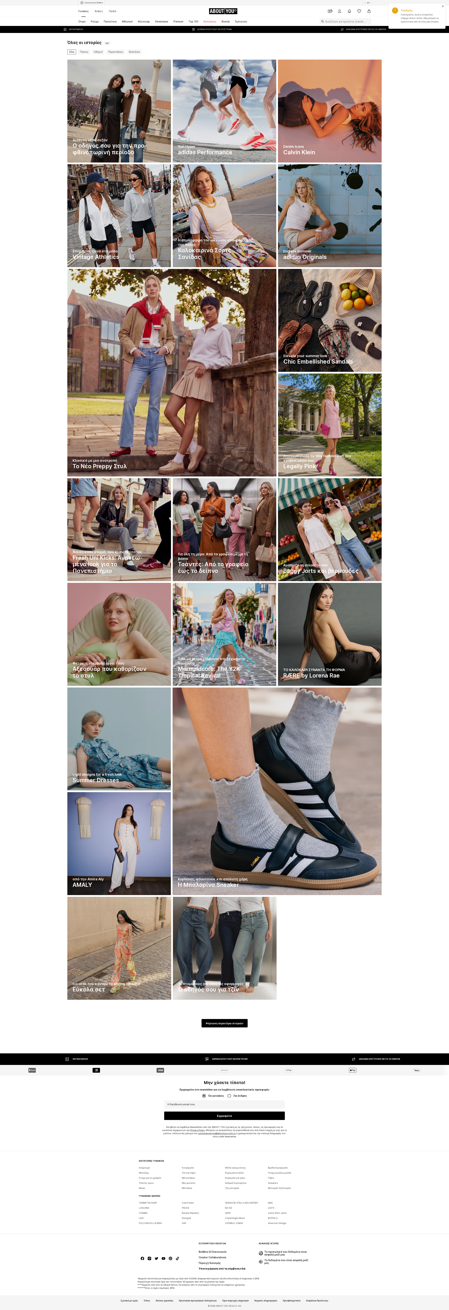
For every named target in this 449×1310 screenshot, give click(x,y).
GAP (184, 1223)
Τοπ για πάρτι (188, 1173)
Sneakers (273, 1183)
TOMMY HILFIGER (148, 1202)
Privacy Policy (197, 1130)
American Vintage (277, 1223)
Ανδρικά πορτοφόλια (235, 1183)
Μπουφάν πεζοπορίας (279, 1188)
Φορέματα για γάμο (235, 1178)
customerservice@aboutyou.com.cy (217, 1133)
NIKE (270, 1202)
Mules (142, 1188)
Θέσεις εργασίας (164, 1300)
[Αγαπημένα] (359, 11)
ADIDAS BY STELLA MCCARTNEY (241, 1202)
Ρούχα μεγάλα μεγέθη (279, 1173)
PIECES (185, 1208)
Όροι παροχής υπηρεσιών (235, 1300)
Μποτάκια (187, 1188)
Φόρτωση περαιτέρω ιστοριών (224, 1023)
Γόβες (271, 1178)
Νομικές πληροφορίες (265, 1300)
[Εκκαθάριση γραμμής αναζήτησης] (368, 21)
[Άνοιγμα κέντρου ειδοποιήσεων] (349, 11)
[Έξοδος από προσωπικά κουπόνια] (330, 11)
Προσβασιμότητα (291, 1300)
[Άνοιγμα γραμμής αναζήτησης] (322, 21)
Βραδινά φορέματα (278, 1167)
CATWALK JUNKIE (234, 1223)
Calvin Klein (188, 1202)
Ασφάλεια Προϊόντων (317, 1300)
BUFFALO (273, 1218)
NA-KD (228, 1208)
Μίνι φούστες (189, 1183)
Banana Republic (190, 1213)
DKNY (228, 1213)
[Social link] (142, 1258)
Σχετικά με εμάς (129, 1300)
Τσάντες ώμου (146, 1183)
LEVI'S (271, 1208)
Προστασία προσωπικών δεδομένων (198, 1300)
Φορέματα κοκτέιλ (234, 1173)
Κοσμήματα (188, 1167)
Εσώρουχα (144, 1167)
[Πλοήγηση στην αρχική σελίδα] (158, 1245)
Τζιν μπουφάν (232, 1188)
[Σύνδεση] (339, 11)
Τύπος (146, 1300)
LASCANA (144, 1208)
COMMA (143, 1213)
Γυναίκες (83, 11)
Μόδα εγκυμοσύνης (235, 1167)
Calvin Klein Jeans (277, 1213)
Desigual (186, 1218)
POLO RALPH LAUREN (150, 1223)
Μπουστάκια (188, 1178)
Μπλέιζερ (144, 1173)
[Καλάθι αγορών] (369, 11)
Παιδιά (112, 11)
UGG (141, 1218)
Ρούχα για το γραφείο (150, 1178)
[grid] (224, 530)
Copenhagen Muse (235, 1218)
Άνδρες (99, 11)
